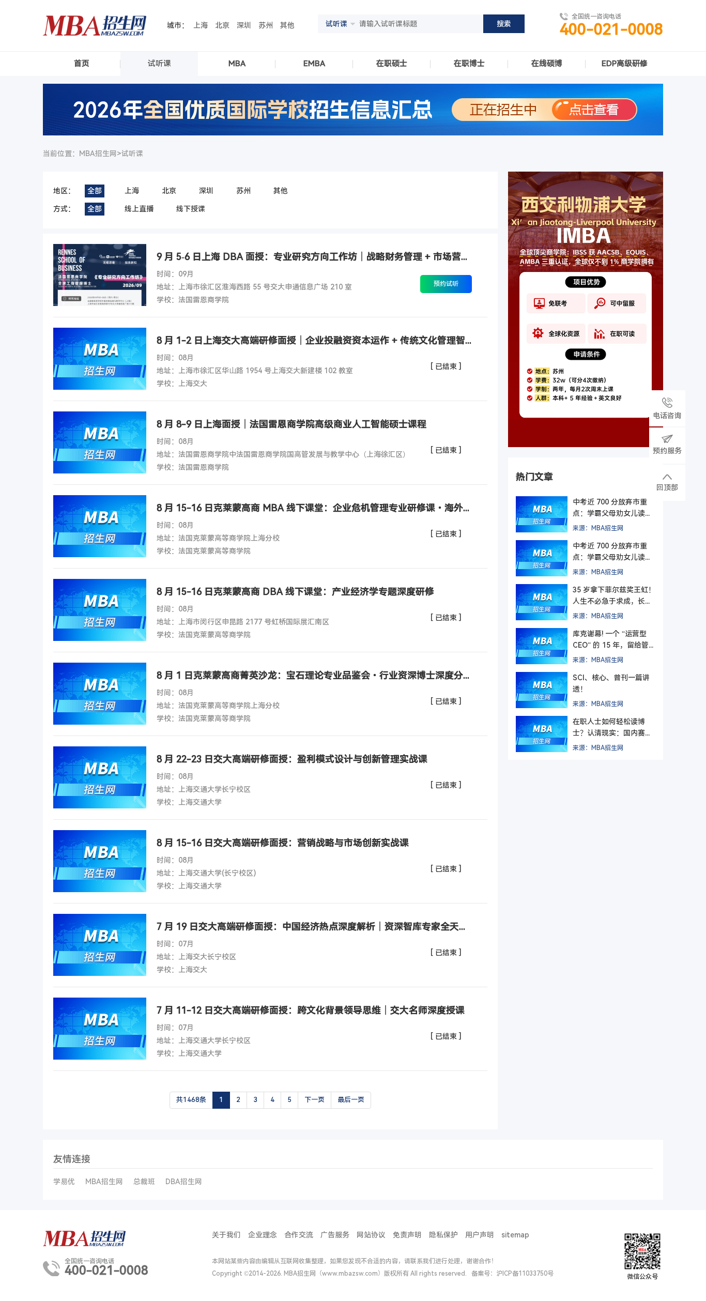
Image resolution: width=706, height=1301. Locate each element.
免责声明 (407, 1235)
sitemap (515, 1235)
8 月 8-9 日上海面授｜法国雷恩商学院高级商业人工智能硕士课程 (291, 424)
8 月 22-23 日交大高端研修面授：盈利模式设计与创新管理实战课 (292, 759)
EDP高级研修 (625, 63)
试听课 (159, 63)
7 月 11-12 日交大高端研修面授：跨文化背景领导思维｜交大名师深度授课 (311, 1010)
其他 (287, 25)
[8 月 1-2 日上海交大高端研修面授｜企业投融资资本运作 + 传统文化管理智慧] (99, 359)
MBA (236, 63)
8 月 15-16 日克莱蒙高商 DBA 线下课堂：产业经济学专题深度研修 (295, 591)
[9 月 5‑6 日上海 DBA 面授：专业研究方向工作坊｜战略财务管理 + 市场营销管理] (99, 275)
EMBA (314, 63)
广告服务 (334, 1235)
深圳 (244, 25)
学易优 (64, 1181)
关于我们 (226, 1235)
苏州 (265, 25)
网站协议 (371, 1235)
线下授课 (190, 209)
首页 (81, 63)
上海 (200, 25)
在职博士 (469, 63)
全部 (94, 191)
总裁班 (144, 1181)
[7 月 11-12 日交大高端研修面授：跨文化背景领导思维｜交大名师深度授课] (99, 1029)
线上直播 (139, 209)
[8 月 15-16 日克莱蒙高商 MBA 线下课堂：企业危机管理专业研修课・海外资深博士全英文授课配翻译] (99, 526)
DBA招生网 (183, 1181)
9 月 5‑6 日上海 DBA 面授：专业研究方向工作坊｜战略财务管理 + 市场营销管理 (314, 256)
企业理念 (262, 1235)
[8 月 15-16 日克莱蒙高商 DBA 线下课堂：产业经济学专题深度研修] (99, 610)
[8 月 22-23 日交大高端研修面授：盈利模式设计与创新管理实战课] (99, 777)
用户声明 (479, 1235)
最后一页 (350, 1100)
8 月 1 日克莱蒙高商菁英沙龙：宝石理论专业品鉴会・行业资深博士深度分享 (314, 675)
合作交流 (298, 1235)
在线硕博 (546, 63)
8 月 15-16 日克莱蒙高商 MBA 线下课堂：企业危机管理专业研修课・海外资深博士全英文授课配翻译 (314, 507)
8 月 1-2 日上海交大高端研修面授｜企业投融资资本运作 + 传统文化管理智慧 (314, 340)
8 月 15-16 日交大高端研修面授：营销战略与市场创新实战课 (283, 842)
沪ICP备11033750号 (525, 1273)
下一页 (314, 1100)
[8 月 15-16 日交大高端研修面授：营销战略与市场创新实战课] (99, 861)
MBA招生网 (104, 1181)
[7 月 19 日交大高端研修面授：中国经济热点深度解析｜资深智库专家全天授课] (99, 945)
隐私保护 (443, 1235)
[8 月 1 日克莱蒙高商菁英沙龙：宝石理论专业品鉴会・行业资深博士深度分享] (99, 694)
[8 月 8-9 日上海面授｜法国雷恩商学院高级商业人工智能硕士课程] (99, 442)
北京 (222, 25)
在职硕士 (391, 63)
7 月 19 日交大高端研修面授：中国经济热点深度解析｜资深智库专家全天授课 (314, 926)
